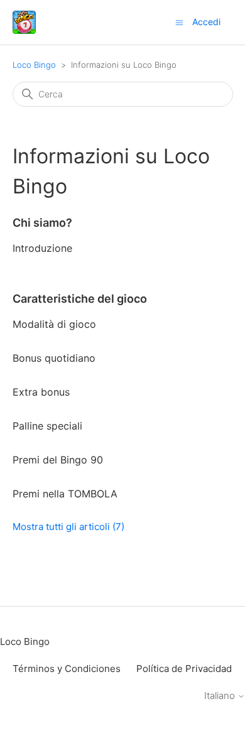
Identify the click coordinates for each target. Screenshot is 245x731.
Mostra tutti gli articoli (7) (68, 527)
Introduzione (42, 248)
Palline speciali (47, 426)
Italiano (220, 695)
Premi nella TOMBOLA (65, 493)
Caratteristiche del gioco (80, 298)
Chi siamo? (42, 222)
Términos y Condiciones (67, 668)
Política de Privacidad (184, 668)
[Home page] (24, 22)
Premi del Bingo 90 (58, 459)
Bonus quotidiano (54, 358)
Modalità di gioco (54, 324)
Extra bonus (41, 392)
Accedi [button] (206, 21)
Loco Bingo (34, 65)
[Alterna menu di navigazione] (179, 21)
